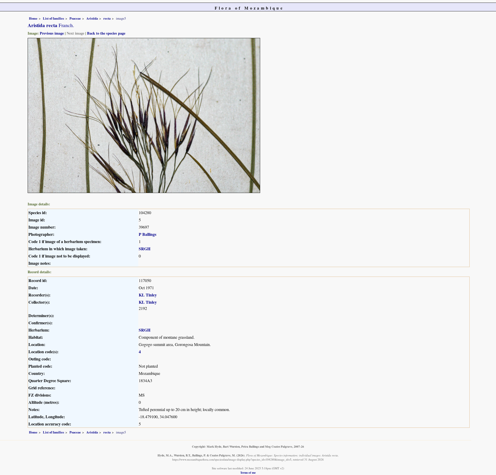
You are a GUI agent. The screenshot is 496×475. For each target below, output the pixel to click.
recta (107, 18)
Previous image (52, 33)
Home (33, 18)
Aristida (92, 18)
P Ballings (147, 234)
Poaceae (75, 18)
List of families (53, 18)
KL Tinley (148, 295)
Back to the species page (106, 33)
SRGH (144, 249)
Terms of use (248, 472)
